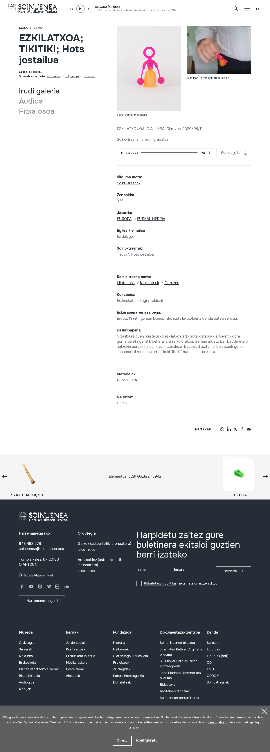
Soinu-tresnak (31, 28)
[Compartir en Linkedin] (228, 429)
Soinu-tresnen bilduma (177, 643)
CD (209, 663)
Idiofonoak (53, 76)
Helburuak (121, 649)
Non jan (25, 689)
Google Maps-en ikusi (38, 575)
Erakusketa (27, 663)
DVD (210, 669)
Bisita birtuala (29, 676)
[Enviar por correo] (248, 429)
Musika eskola (76, 663)
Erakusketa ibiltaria (80, 656)
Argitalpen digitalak (175, 691)
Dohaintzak (122, 682)
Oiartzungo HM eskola (130, 656)
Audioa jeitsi (231, 152)
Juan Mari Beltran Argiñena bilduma (181, 652)
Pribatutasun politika (160, 583)
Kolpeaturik (72, 76)
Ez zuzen (89, 76)
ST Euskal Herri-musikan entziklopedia (178, 663)
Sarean (212, 643)
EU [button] (258, 9)
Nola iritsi (26, 656)
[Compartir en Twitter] (235, 429)
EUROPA (124, 219)
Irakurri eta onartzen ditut (180, 583)
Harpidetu (230, 571)
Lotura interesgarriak (129, 676)
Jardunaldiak (76, 643)
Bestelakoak (75, 669)
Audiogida (26, 682)
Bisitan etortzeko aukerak (39, 669)
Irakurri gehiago (217, 722)
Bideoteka (167, 685)
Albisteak (73, 676)
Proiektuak (121, 663)
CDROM (213, 676)
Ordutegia (26, 643)
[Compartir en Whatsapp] (222, 429)
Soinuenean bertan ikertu (179, 698)
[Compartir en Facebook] (242, 429)
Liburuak (213, 649)
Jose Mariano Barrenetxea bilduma (180, 675)
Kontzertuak (75, 649)
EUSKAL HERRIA (151, 219)
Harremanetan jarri (42, 600)
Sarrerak (25, 649)
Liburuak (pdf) (217, 656)
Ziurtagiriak (121, 669)
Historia (119, 643)
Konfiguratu (147, 740)
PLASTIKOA (127, 380)
